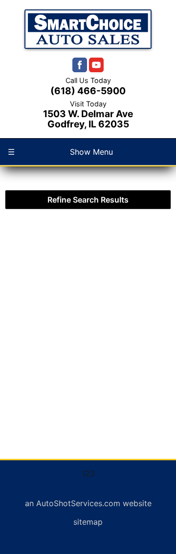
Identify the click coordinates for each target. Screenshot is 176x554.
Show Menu (60, 152)
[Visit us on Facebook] (79, 65)
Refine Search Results (88, 200)
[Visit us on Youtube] (96, 65)
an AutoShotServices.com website (88, 503)
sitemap (88, 522)
